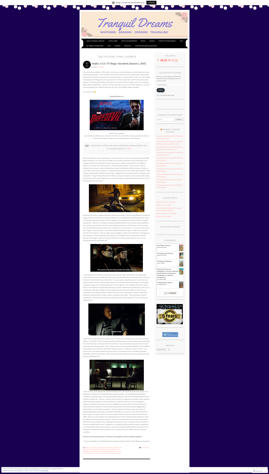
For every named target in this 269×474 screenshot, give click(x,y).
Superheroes (113, 451)
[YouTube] (162, 60)
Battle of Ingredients (129, 41)
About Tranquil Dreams (95, 41)
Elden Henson (101, 449)
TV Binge (117, 46)
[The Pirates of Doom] (181, 250)
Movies (152, 41)
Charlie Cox (101, 447)
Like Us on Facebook (170, 227)
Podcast (127, 46)
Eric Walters (162, 263)
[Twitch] (176, 60)
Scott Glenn (104, 451)
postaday (86, 451)
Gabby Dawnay (163, 284)
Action (87, 447)
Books (143, 41)
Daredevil (109, 447)
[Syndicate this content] (161, 129)
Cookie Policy (44, 470)
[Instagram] (173, 60)
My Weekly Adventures (94, 46)
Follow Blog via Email (170, 73)
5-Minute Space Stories (164, 282)
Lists (109, 46)
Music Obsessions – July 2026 (166, 202)
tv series (96, 453)
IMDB (129, 149)
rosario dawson (95, 451)
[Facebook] (165, 60)
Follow (161, 90)
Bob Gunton (93, 447)
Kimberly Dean (162, 279)
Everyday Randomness (167, 41)
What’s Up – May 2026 (164, 216)
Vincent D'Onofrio (105, 453)
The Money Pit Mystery (164, 261)
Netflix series (115, 449)
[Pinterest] (169, 60)
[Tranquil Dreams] (134, 37)
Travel (182, 41)
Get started (151, 2)
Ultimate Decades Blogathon (146, 46)
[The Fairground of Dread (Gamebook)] (181, 258)
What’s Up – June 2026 (164, 205)
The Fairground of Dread (165, 253)
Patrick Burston (163, 247)
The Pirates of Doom (163, 245)
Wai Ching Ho (116, 453)
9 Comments (146, 447)
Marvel (108, 449)
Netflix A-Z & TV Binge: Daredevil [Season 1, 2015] (119, 63)
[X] (158, 60)
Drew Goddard (91, 449)
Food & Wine (112, 41)
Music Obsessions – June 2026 (166, 213)
